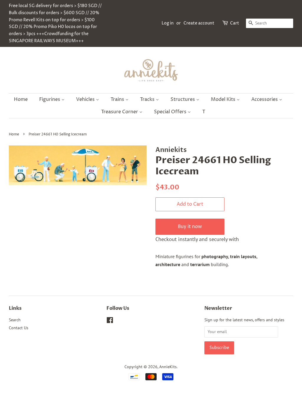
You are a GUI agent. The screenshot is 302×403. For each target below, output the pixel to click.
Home (21, 99)
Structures (183, 99)
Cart (234, 23)
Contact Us (18, 327)
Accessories (265, 99)
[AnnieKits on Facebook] (109, 321)
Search (15, 319)
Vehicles (86, 99)
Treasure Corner (120, 112)
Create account (198, 23)
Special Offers (171, 112)
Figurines (50, 99)
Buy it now (190, 226)
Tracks (148, 99)
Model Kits (224, 99)
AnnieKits (168, 366)
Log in (168, 23)
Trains (118, 99)
